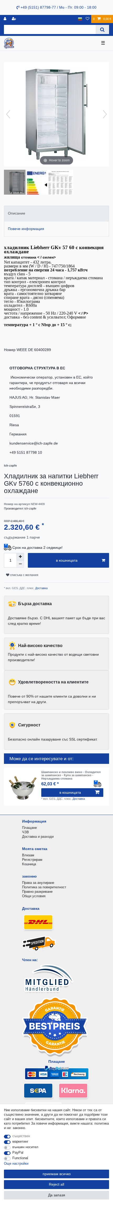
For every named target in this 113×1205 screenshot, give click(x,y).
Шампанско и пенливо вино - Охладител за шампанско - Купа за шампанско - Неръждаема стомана (71, 775)
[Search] (102, 29)
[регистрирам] (5, 19)
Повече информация (26, 229)
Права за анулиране (38, 883)
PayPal (17, 1152)
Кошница (29, 864)
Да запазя (56, 1195)
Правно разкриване (37, 892)
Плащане (29, 828)
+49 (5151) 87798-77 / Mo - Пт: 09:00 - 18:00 (57, 7)
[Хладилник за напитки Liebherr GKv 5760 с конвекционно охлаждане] (17, 183)
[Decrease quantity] (20, 564)
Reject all (56, 1184)
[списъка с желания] (87, 19)
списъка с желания (23, 575)
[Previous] (8, 114)
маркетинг (20, 1141)
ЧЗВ (25, 832)
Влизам (28, 855)
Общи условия (33, 896)
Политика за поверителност (44, 887)
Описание (16, 213)
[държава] (80, 19)
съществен (21, 1136)
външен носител (25, 1147)
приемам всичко (57, 1174)
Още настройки (16, 1163)
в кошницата (67, 560)
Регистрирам (32, 860)
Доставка (41, 588)
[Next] (105, 114)
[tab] (56, 213)
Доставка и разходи (38, 837)
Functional (20, 1158)
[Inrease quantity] (20, 556)
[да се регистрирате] (14, 19)
